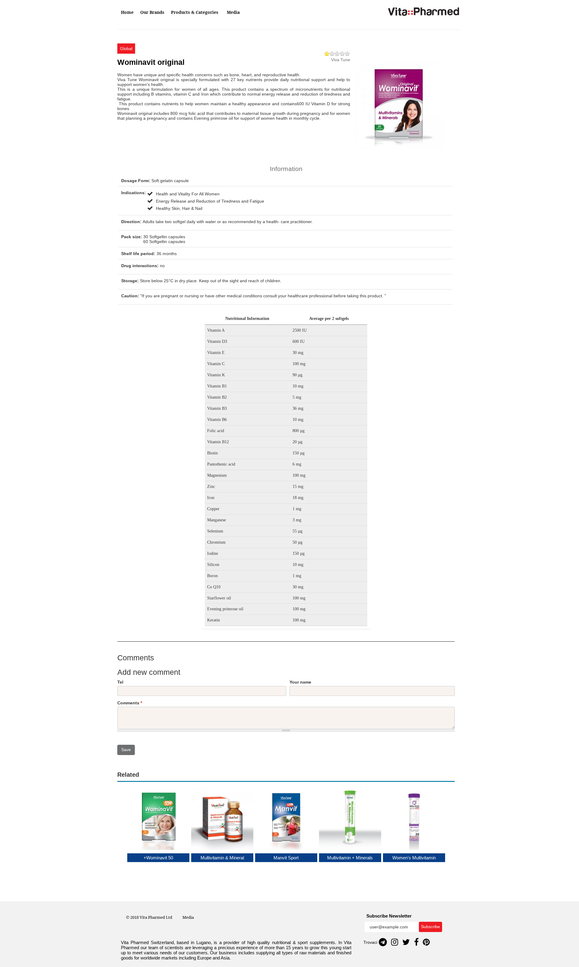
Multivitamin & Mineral (222, 857)
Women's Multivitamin (414, 857)
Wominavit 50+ (158, 857)
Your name (300, 682)
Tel (120, 682)
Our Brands (152, 12)
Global (126, 48)
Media (233, 12)
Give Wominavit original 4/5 (342, 53)
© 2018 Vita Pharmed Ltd (149, 917)
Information (286, 168)
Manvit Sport (286, 857)
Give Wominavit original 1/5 (327, 53)
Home (127, 12)
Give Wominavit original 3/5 (337, 53)
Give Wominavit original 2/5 (332, 53)
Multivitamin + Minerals (350, 857)
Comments (129, 702)
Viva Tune (340, 59)
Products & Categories (195, 12)
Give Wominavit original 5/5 (347, 53)
